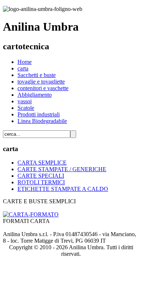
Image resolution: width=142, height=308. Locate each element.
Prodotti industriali (38, 114)
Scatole (25, 108)
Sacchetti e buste (36, 75)
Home (24, 62)
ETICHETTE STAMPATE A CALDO (62, 189)
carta (22, 68)
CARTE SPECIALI (40, 176)
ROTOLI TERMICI (41, 182)
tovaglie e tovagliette (41, 81)
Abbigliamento (34, 95)
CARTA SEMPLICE (42, 162)
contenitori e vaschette (42, 88)
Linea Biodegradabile (42, 121)
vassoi (24, 101)
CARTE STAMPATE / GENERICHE (61, 169)
